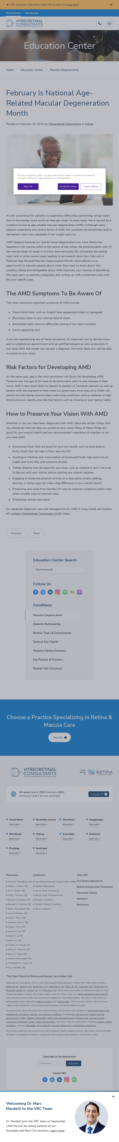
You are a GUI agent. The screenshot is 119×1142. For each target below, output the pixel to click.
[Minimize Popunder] (113, 1096)
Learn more (57, 1130)
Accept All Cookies (68, 186)
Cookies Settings (91, 186)
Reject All (28, 186)
